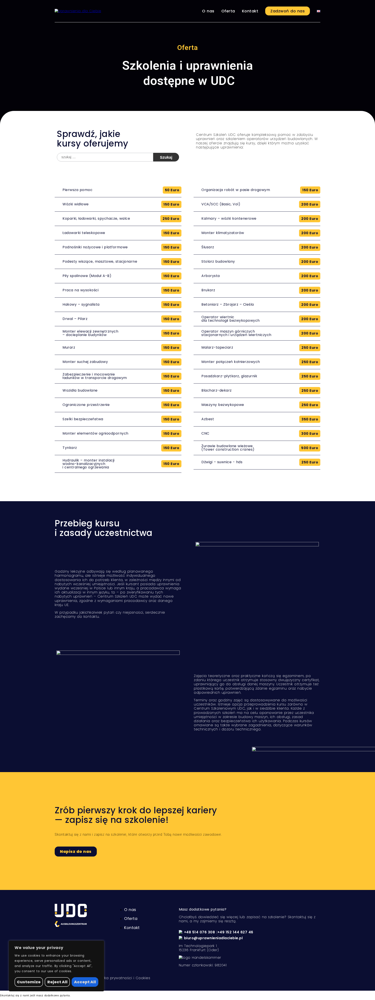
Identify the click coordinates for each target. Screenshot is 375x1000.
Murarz (68, 347)
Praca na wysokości (80, 290)
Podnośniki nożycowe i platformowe (95, 247)
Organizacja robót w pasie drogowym (235, 189)
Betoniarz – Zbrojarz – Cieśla (227, 304)
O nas (208, 11)
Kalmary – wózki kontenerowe (229, 218)
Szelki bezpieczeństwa (82, 419)
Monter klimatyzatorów (222, 232)
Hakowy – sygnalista (81, 304)
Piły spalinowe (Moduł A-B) (86, 275)
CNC (205, 433)
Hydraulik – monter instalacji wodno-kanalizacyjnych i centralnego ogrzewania (88, 464)
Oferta (228, 11)
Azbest (207, 419)
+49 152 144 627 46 (235, 932)
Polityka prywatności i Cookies (122, 977)
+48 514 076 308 (199, 932)
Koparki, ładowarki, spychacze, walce (96, 218)
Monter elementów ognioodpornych (95, 433)
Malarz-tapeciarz (217, 347)
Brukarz (208, 290)
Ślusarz (207, 247)
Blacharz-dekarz (216, 390)
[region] (56, 966)
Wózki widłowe (75, 204)
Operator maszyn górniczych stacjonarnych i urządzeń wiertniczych (236, 333)
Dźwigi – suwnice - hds (221, 462)
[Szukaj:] (105, 157)
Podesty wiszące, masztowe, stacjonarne (99, 261)
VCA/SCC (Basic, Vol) (220, 204)
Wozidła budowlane (80, 390)
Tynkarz (69, 447)
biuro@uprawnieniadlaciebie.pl (213, 938)
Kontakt (250, 11)
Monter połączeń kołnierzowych (230, 361)
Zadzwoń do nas (287, 11)
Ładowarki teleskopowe (83, 232)
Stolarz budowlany (218, 261)
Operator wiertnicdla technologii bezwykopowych (230, 319)
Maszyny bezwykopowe (222, 404)
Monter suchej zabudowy (85, 361)
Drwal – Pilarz (74, 318)
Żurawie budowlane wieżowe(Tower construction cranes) (228, 447)
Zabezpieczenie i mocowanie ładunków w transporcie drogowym (94, 376)
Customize (29, 982)
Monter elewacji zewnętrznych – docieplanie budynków (90, 333)
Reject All (57, 982)
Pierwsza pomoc (77, 189)
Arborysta (210, 275)
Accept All (85, 982)
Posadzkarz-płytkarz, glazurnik (229, 376)
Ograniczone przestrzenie (86, 404)
